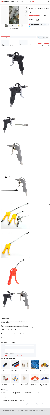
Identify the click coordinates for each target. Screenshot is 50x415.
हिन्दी (34, 410)
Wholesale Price (26, 409)
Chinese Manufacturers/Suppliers (16, 409)
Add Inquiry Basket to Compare (14, 28)
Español (10, 410)
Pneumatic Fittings (15, 393)
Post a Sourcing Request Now (21, 355)
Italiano (21, 410)
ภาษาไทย (37, 410)
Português (13, 410)
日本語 (33, 410)
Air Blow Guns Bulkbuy (3, 405)
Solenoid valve (2, 393)
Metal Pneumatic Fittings (28, 392)
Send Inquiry (34, 15)
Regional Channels (34, 409)
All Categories (3, 3)
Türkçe (39, 410)
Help (36, 3)
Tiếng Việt (42, 410)
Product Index (37, 409)
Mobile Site (41, 409)
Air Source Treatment (3, 392)
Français (15, 410)
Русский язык (18, 410)
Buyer (32, 3)
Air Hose (38, 392)
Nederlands (26, 410)
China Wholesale (22, 409)
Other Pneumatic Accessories (16, 392)
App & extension (40, 3)
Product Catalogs (11, 390)
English (8, 410)
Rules (48, 3)
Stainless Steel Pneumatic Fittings (5, 400)
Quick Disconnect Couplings (14, 400)
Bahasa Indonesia (45, 410)
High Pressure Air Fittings (21, 400)
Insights (43, 409)
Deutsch (23, 410)
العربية (29, 410)
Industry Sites (29, 409)
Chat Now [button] (45, 15)
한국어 (31, 410)
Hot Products (7, 409)
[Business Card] (48, 40)
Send (6, 355)
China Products (10, 409)
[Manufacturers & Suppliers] (5, 1)
